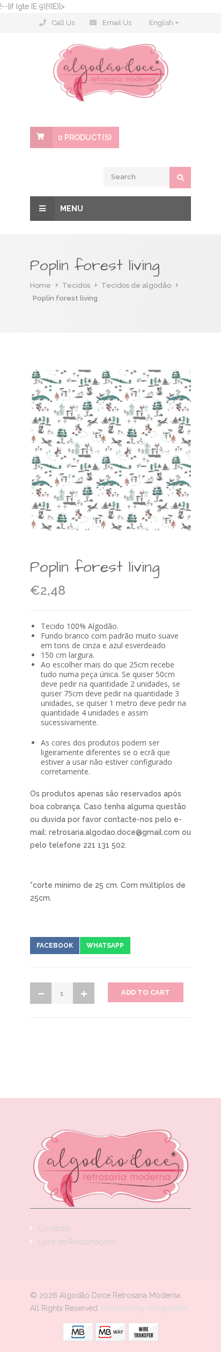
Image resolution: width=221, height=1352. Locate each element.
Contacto (54, 1228)
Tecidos (76, 285)
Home (40, 285)
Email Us (116, 23)
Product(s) (85, 137)
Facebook (54, 945)
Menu (71, 208)
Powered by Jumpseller (144, 1308)
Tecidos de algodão (136, 285)
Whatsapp (105, 945)
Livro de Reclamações (77, 1242)
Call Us (63, 23)
